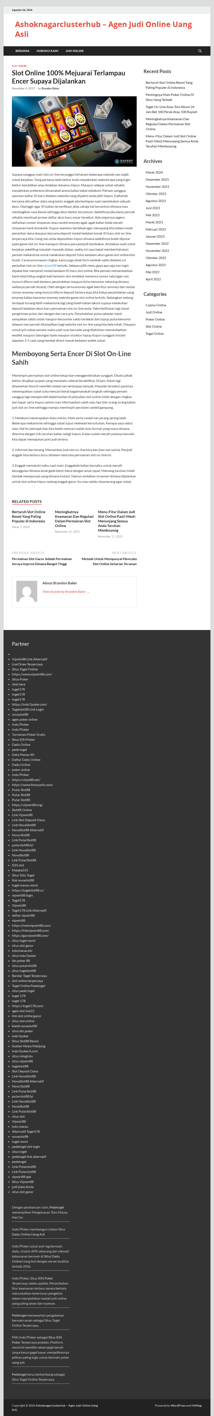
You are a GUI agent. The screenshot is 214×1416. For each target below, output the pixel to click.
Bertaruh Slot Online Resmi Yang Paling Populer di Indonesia (28, 516)
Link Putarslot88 (24, 1167)
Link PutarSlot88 (24, 840)
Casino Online (156, 305)
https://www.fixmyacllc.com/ (32, 785)
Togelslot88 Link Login (28, 709)
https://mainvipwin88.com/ (31, 925)
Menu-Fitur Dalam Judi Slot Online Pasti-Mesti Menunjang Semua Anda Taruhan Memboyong (116, 521)
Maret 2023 (154, 222)
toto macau (20, 1126)
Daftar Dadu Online (26, 759)
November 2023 (157, 186)
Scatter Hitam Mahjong (28, 1046)
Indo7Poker (20, 724)
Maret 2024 (154, 172)
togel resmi (20, 1141)
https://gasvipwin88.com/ (30, 935)
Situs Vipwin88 (23, 1182)
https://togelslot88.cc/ (28, 890)
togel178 (18, 689)
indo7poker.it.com (25, 1051)
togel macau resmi (25, 885)
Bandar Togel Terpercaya (29, 976)
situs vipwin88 (22, 1061)
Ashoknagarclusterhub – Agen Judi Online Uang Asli (103, 29)
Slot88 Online (22, 810)
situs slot (18, 1116)
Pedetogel (56, 1207)
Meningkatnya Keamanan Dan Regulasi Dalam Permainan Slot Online (74, 519)
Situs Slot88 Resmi (25, 1041)
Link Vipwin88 (22, 815)
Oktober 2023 (156, 194)
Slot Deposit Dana (25, 1071)
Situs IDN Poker (23, 739)
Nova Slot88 (21, 835)
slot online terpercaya (27, 981)
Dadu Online (21, 744)
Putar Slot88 (21, 790)
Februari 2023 (156, 229)
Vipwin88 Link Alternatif (29, 659)
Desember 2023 (157, 179)
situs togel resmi (23, 940)
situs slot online (23, 1021)
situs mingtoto (22, 1056)
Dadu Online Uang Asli (28, 1234)
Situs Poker (20, 679)
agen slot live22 (23, 1011)
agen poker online (24, 719)
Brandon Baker (50, 88)
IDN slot (18, 865)
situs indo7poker (24, 955)
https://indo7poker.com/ (29, 704)
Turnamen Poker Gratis (28, 734)
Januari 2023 (155, 236)
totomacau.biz (22, 950)
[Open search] (200, 51)
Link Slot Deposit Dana (28, 820)
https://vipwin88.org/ (27, 805)
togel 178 (18, 996)
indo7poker (20, 1036)
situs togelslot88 (24, 971)
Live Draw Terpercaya (27, 664)
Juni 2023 (153, 208)
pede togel (19, 749)
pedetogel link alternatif (29, 1156)
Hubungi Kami (47, 51)
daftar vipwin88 (23, 915)
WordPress (178, 1405)
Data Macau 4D (23, 754)
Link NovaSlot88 (24, 825)
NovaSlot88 (20, 855)
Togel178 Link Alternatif (29, 910)
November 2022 (157, 251)
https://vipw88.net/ (26, 780)
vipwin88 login (22, 895)
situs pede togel (23, 991)
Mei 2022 (152, 272)
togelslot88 (20, 1066)
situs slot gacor (22, 945)
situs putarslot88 (24, 966)
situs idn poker (22, 1031)
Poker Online (155, 319)
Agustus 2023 (156, 201)
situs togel (19, 1151)
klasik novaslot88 (24, 1026)
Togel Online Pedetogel (28, 986)
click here (18, 684)
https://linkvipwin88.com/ (30, 930)
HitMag (196, 1405)
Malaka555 (20, 870)
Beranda (22, 51)
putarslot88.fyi (22, 845)
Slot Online (19, 65)
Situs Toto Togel (23, 875)
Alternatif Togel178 (26, 1131)
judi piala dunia (23, 1187)
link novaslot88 (23, 880)
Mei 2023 (152, 215)
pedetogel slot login (26, 1146)
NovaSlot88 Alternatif (28, 830)
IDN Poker (45, 1278)
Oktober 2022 (156, 258)
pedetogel (19, 1161)
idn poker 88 (21, 960)
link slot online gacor (26, 1016)
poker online (21, 770)
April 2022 (153, 279)
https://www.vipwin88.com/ (32, 674)
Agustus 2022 (156, 265)
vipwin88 (50, 265)
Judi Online (74, 51)
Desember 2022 (157, 243)
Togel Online (155, 333)
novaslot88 (20, 714)
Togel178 (18, 900)
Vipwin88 (19, 905)
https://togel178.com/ (28, 1006)
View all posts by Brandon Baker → (66, 591)
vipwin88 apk (21, 1177)
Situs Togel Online (25, 669)
